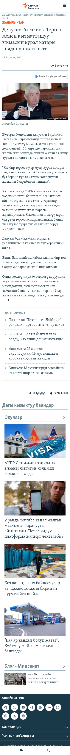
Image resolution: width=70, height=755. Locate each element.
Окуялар (13, 417)
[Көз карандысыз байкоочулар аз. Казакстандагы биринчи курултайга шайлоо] (35, 561)
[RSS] (14, 716)
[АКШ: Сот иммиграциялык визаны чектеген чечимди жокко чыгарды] (35, 441)
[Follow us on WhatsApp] (5, 716)
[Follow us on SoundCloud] (48, 707)
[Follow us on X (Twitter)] (14, 707)
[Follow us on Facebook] (5, 707)
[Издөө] (48, 750)
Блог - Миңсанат (21, 666)
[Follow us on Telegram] (31, 707)
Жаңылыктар (13, 23)
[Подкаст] (23, 716)
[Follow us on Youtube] (23, 707)
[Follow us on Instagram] (57, 707)
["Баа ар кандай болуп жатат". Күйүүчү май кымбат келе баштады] (35, 618)
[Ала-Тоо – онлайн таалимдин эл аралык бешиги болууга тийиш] (15, 679)
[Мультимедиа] (21, 750)
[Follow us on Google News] (40, 707)
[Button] (59, 65)
